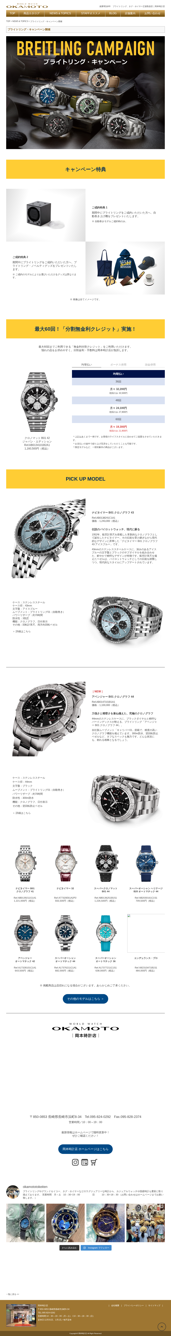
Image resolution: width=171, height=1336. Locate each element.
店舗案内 (130, 13)
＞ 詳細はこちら (22, 631)
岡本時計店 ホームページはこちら (86, 1149)
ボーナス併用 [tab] (118, 364)
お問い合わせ (152, 13)
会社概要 (115, 1305)
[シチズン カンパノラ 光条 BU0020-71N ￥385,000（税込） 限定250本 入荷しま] (65, 1223)
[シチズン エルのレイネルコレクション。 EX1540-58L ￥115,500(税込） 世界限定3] (25, 1223)
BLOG (113, 13)
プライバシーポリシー (134, 1305)
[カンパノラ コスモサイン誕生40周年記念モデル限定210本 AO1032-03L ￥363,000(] (105, 1223)
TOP (12, 13)
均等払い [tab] (86, 364)
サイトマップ (154, 1305)
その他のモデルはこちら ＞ (85, 998)
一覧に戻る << (12, 1294)
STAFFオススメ (90, 13)
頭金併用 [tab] (150, 364)
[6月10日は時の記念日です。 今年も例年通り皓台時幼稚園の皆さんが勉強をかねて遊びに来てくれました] (145, 1223)
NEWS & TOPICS (60, 13)
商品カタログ (32, 13)
